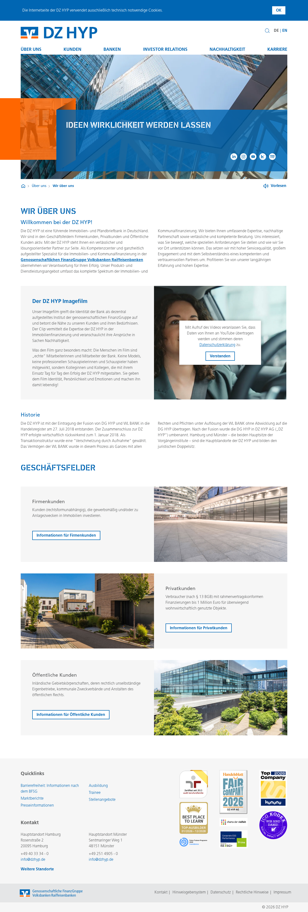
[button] (267, 30)
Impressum (282, 892)
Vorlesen (278, 185)
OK (279, 10)
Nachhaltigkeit (227, 49)
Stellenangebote (102, 799)
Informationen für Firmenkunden (66, 535)
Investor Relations (165, 49)
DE (276, 30)
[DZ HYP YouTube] (253, 156)
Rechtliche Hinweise (252, 892)
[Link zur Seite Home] (23, 186)
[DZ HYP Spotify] (272, 156)
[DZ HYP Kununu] (262, 156)
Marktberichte (32, 798)
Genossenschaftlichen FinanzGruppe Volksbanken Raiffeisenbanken (82, 259)
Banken (112, 49)
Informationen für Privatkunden (198, 628)
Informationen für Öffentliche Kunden (71, 714)
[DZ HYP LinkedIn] (234, 156)
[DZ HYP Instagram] (243, 156)
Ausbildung (98, 785)
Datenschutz (221, 892)
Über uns (31, 49)
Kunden (72, 49)
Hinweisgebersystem (189, 892)
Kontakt (160, 892)
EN (284, 30)
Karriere (277, 49)
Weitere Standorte (37, 869)
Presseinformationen (37, 805)
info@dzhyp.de (33, 859)
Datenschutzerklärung (217, 344)
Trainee (95, 792)
